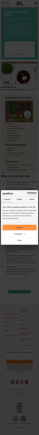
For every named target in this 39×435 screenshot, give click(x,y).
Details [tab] (19, 199)
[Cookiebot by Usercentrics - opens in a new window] (28, 193)
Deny (19, 240)
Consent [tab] (7, 199)
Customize (18, 234)
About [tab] (32, 199)
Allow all (19, 227)
